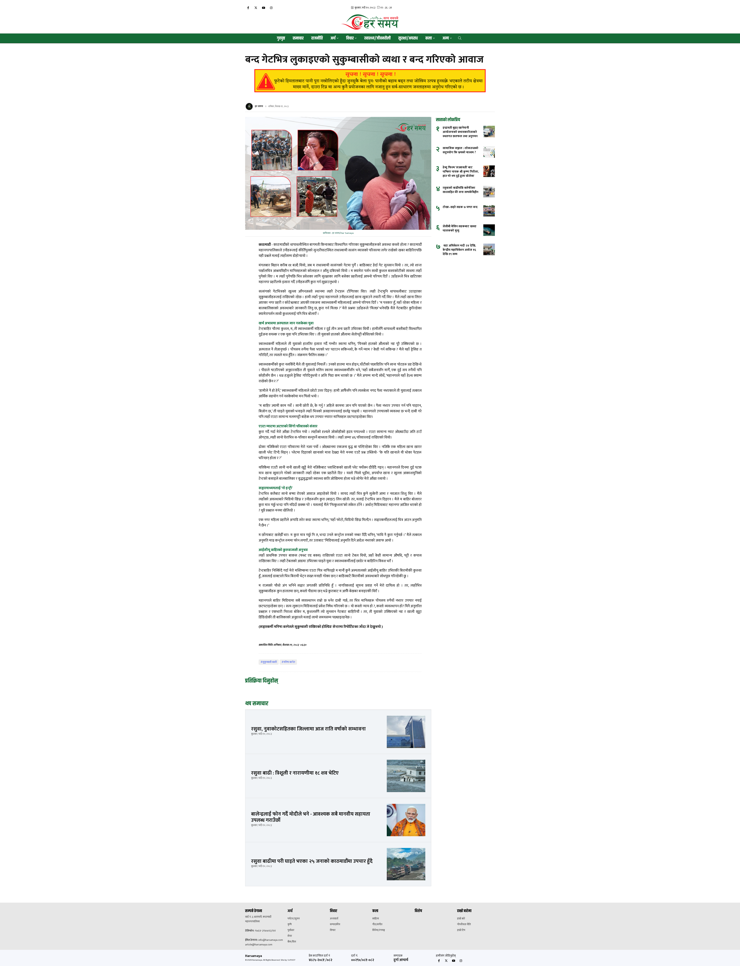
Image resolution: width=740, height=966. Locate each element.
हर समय (259, 106)
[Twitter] (256, 8)
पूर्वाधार (291, 930)
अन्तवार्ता (334, 918)
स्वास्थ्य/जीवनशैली (377, 38)
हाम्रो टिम (461, 930)
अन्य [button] (445, 38)
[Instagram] (271, 8)
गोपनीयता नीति (464, 924)
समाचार (298, 38)
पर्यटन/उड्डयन (294, 918)
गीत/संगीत (377, 924)
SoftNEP (291, 960)
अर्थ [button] (333, 38)
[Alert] (370, 80)
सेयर (290, 936)
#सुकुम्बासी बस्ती (269, 662)
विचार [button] (350, 38)
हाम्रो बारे (461, 918)
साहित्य (375, 918)
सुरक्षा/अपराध (408, 38)
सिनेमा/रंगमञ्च (378, 930)
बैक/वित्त (292, 941)
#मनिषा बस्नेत (288, 662)
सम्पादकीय (335, 924)
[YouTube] (263, 8)
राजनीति (317, 38)
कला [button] (429, 38)
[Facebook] (248, 8)
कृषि (290, 924)
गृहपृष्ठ (281, 38)
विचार (333, 930)
